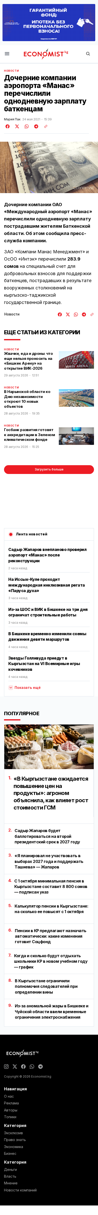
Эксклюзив (13, 1133)
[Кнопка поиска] (88, 54)
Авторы (10, 1110)
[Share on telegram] (35, 126)
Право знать (15, 1140)
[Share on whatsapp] (26, 126)
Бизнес (10, 1154)
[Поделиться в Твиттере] (16, 126)
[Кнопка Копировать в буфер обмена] (44, 126)
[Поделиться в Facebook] (8, 126)
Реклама (11, 1103)
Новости (11, 70)
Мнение (11, 1183)
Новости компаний (20, 1190)
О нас (9, 1096)
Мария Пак (12, 119)
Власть (10, 1176)
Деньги (10, 1170)
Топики (10, 1117)
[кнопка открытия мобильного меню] (7, 54)
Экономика (13, 1147)
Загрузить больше (49, 469)
